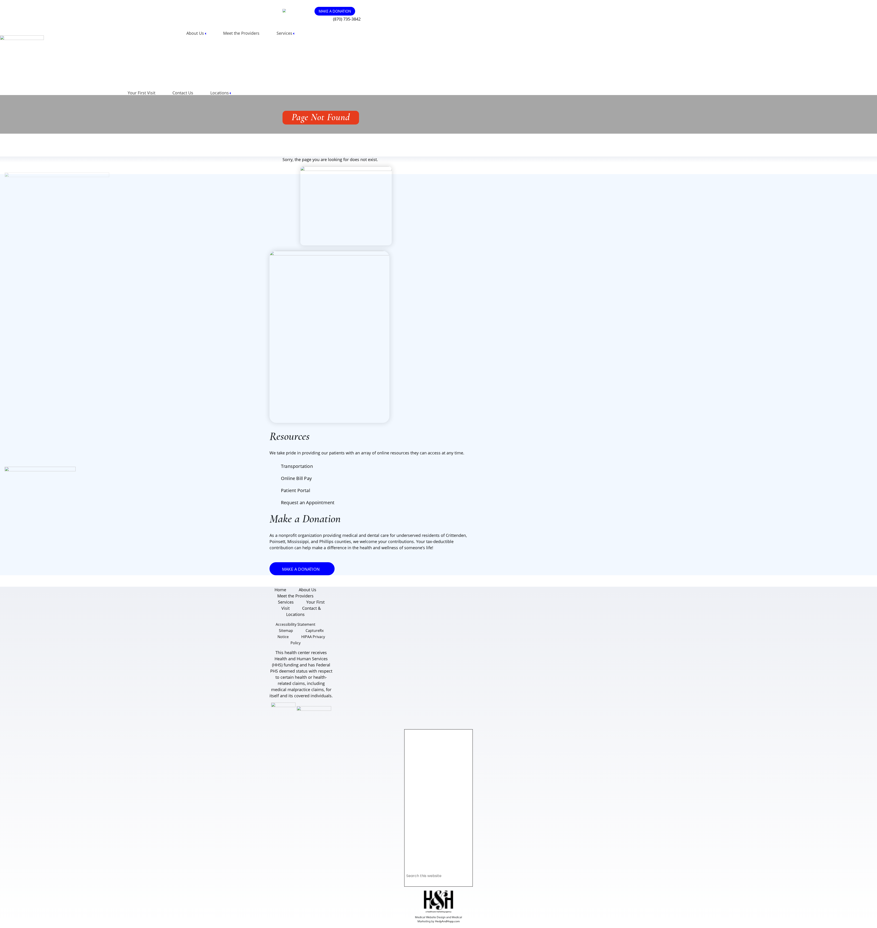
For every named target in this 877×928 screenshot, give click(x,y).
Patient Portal (295, 490)
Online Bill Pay (296, 478)
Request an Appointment (307, 502)
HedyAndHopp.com (447, 921)
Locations (219, 92)
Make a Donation (335, 11)
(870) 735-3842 (347, 19)
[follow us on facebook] (295, 10)
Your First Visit (141, 92)
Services (284, 33)
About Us (195, 33)
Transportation (297, 466)
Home (280, 589)
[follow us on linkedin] (299, 10)
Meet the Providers (241, 33)
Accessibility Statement (295, 624)
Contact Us (182, 92)
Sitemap (286, 630)
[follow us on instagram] (292, 10)
